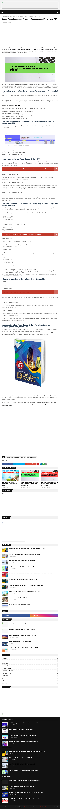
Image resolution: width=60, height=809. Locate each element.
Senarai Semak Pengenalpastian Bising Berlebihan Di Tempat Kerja (24, 780)
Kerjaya (30, 660)
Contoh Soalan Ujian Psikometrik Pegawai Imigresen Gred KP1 (23, 579)
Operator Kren (30, 663)
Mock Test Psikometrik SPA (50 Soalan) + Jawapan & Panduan (23, 566)
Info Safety (30, 658)
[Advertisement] (30, 36)
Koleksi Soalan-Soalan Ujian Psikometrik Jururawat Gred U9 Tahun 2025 (26, 585)
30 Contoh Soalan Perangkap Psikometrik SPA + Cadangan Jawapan (24, 554)
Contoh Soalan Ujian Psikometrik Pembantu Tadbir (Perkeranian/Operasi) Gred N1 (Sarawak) (30, 573)
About (52, 806)
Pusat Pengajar (30, 675)
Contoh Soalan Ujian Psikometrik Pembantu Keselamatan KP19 (23, 723)
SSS (30, 680)
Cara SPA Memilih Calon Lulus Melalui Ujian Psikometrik (22, 560)
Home (3, 16)
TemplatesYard (12, 806)
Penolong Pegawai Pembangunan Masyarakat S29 (15, 457)
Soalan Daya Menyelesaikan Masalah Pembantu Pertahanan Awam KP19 (27, 169)
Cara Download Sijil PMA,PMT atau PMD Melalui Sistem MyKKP (23, 648)
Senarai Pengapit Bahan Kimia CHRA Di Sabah (19, 604)
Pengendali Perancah (30, 668)
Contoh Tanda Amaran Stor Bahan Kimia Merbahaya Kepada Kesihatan (25, 799)
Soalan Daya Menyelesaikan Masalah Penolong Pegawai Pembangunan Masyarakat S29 (49, 484)
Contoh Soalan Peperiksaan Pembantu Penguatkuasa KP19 (22, 735)
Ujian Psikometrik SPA (30, 683)
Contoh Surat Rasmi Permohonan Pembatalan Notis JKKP (22, 635)
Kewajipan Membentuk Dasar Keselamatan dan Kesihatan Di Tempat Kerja (26, 792)
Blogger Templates (24, 806)
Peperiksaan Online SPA (9, 16)
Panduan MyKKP (30, 665)
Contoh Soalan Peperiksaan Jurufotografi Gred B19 (22, 292)
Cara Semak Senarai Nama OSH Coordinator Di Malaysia (22, 629)
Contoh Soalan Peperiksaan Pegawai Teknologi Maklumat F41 (23, 741)
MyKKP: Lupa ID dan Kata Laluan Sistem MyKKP (20, 641)
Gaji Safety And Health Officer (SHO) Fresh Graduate (21, 623)
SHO (30, 678)
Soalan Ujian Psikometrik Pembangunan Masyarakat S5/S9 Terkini (9, 484)
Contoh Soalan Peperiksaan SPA (41, 806)
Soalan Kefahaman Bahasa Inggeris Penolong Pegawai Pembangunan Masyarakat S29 (29, 484)
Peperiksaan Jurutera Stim (30, 670)
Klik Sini (17, 105)
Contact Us (56, 806)
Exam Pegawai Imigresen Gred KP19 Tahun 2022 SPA (21, 729)
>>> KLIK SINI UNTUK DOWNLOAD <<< (30, 391)
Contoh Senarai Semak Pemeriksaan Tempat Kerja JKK (21, 786)
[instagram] (44, 615)
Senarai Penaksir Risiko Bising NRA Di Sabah (19, 598)
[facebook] (16, 615)
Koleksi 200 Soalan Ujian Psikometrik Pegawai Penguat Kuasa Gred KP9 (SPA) (27, 548)
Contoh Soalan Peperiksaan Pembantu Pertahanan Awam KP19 (25, 234)
